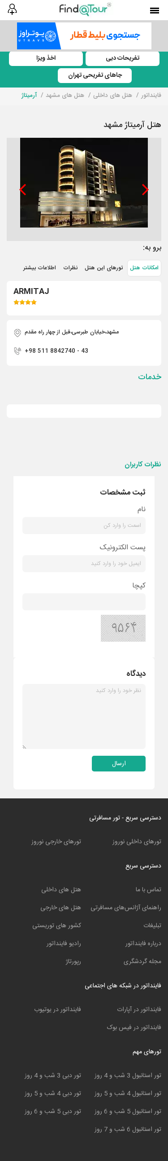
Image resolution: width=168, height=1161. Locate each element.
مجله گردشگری (142, 961)
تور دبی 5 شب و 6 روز (53, 1111)
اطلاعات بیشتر (39, 268)
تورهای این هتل (104, 268)
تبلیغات (152, 925)
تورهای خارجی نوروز (56, 842)
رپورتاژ (73, 961)
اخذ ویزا (46, 58)
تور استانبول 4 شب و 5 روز (128, 1093)
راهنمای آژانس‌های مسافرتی (125, 908)
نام (142, 510)
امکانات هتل (144, 268)
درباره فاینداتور (143, 943)
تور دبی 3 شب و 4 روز (53, 1075)
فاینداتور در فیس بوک (134, 1027)
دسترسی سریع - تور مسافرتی (125, 818)
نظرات (70, 268)
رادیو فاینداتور (64, 943)
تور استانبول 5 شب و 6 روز (128, 1111)
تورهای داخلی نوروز (136, 842)
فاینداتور (151, 96)
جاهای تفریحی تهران (95, 75)
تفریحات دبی (122, 58)
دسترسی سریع (143, 866)
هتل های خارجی (60, 908)
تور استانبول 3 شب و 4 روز (128, 1075)
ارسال (119, 763)
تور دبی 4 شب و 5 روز (53, 1093)
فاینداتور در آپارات (139, 1009)
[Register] (12, 9)
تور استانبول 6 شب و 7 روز (128, 1129)
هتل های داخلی (61, 890)
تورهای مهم (147, 1052)
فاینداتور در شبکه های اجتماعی (123, 986)
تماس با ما (148, 890)
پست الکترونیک (123, 548)
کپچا (139, 586)
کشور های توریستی (56, 925)
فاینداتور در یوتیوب (57, 1009)
